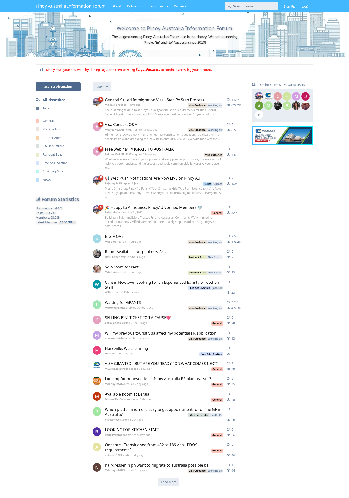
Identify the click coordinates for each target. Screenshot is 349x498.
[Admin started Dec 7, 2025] (97, 180)
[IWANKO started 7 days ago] (97, 467)
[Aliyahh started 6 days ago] (97, 381)
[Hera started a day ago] (97, 350)
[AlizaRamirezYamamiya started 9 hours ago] (97, 269)
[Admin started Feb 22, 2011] (97, 102)
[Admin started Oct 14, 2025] (97, 209)
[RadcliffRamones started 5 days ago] (97, 431)
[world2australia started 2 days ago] (97, 365)
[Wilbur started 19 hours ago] (97, 284)
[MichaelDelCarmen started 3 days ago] (97, 396)
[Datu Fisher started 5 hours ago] (97, 253)
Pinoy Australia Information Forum (71, 6)
